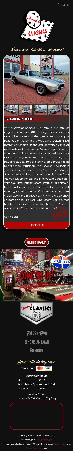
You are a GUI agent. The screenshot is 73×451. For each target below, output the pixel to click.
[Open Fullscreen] (66, 101)
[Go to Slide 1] (11, 110)
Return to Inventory (36, 242)
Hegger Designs (44, 439)
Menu (63, 4)
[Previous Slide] (8, 80)
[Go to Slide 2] (25, 110)
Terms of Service (33, 448)
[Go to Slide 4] (55, 110)
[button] (36, 79)
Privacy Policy (59, 444)
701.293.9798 (37, 333)
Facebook (37, 350)
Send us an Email (37, 342)
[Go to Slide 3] (40, 110)
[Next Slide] (65, 80)
